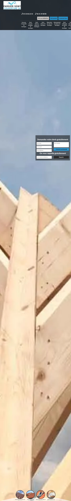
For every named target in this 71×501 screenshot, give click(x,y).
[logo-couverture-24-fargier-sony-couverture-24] (12, 9)
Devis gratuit (53, 18)
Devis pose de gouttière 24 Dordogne (30, 25)
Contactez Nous (63, 18)
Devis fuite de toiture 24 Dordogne (36, 24)
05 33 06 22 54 (28, 14)
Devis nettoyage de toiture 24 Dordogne (64, 25)
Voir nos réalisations (43, 18)
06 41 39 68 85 (41, 14)
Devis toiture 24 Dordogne (43, 24)
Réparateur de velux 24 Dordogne (49, 24)
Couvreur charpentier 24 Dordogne (24, 24)
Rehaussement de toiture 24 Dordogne (57, 24)
